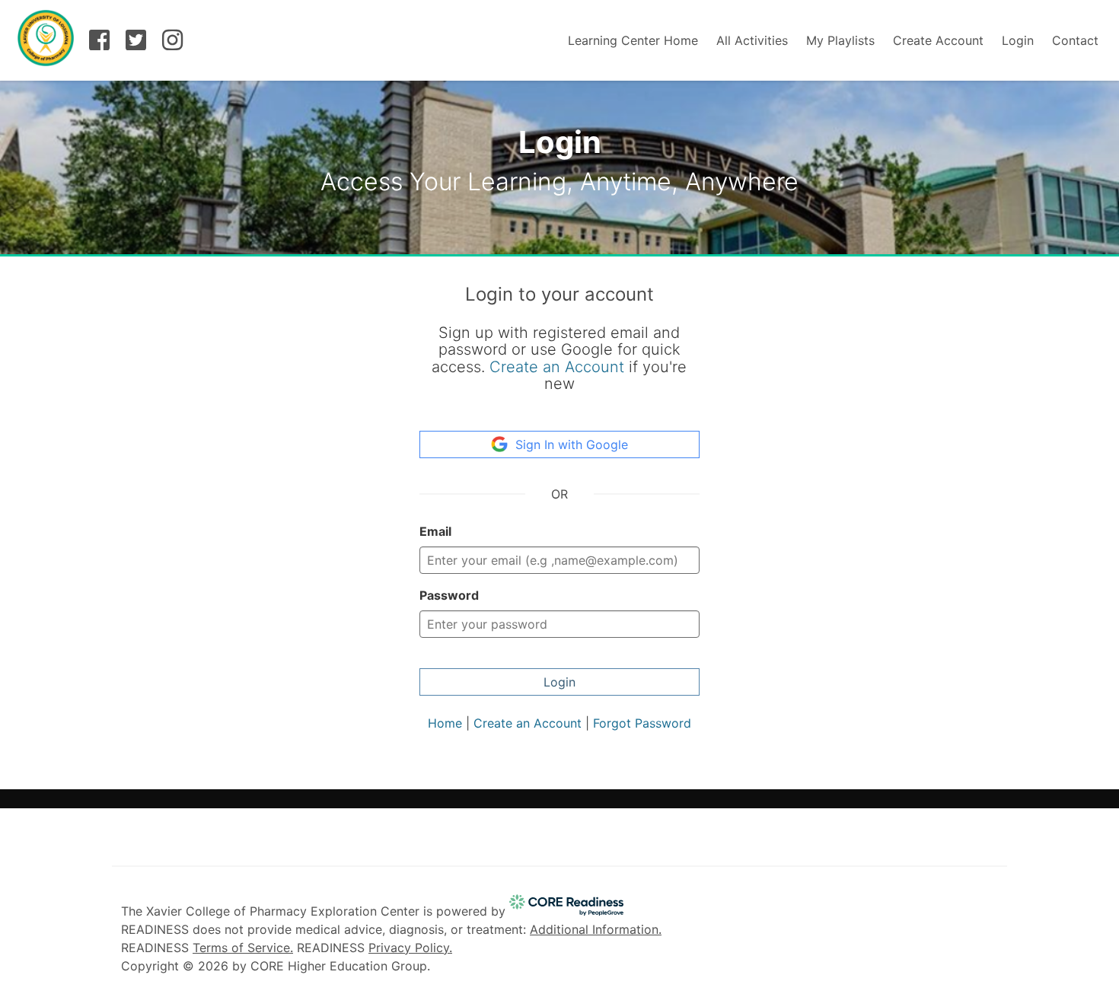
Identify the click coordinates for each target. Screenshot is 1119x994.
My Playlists (840, 40)
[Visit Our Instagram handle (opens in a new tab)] (172, 43)
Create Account (938, 40)
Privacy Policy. (410, 947)
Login (1018, 40)
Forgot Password (642, 723)
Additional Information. (596, 929)
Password (449, 595)
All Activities (752, 40)
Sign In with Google (571, 444)
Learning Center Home (633, 40)
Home (445, 723)
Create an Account (556, 367)
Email (435, 531)
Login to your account (559, 294)
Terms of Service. (243, 947)
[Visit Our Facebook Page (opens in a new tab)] (99, 43)
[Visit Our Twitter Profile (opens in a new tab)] (136, 43)
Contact (1075, 40)
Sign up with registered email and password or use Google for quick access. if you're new (559, 358)
